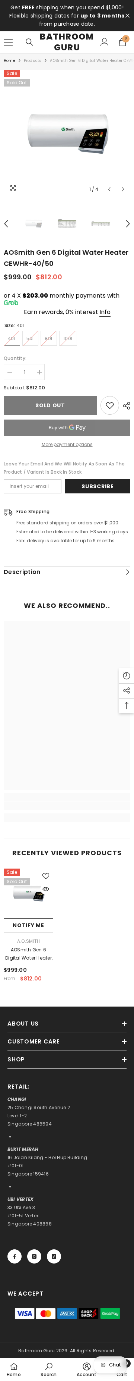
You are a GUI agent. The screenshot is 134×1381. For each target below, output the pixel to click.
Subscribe (98, 486)
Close (127, 16)
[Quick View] (45, 889)
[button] (109, 189)
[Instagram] (34, 1256)
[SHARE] (124, 406)
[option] (67, 133)
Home (9, 60)
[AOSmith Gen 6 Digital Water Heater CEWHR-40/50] (28, 893)
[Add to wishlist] (109, 405)
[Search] (29, 42)
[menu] (8, 42)
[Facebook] (14, 1256)
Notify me (28, 925)
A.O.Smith (28, 941)
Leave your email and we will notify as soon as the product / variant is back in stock (64, 468)
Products (33, 60)
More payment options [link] (67, 444)
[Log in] (104, 42)
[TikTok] (54, 1256)
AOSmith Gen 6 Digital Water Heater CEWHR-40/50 (28, 954)
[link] (67, 805)
